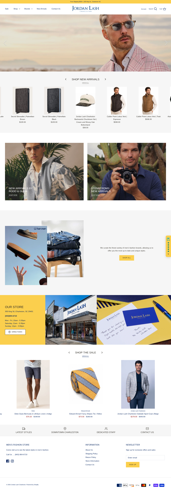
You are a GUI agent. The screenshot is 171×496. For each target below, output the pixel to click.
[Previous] (5, 43)
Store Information (92, 461)
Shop (16, 9)
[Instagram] (12, 461)
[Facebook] (7, 461)
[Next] (166, 43)
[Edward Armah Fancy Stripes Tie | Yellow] (85, 384)
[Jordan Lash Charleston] (85, 9)
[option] (85, 42)
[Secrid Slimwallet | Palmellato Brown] (22, 100)
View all (85, 83)
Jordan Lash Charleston (18, 484)
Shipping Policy (92, 454)
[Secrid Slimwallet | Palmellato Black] (54, 100)
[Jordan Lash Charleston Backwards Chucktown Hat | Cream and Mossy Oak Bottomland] (85, 100)
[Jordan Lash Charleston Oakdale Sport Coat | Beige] (138, 384)
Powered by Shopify (32, 484)
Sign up (132, 465)
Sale (7, 9)
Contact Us (56, 9)
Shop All (127, 258)
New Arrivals (42, 9)
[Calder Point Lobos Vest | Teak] (148, 100)
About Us (89, 450)
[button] (168, 246)
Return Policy (91, 457)
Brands (27, 9)
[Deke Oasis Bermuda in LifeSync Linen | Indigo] (33, 384)
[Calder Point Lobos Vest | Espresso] (117, 100)
